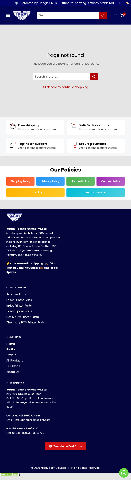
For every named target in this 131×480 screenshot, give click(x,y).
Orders (11, 355)
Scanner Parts (16, 294)
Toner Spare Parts (19, 311)
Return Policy (80, 181)
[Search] (103, 15)
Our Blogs (13, 366)
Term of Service (96, 192)
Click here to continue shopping (65, 87)
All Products (14, 360)
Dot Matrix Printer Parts (22, 317)
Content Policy (110, 181)
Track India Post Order (67, 446)
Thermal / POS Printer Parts (25, 322)
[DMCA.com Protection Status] (10, 475)
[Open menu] (8, 15)
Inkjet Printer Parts (19, 306)
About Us (12, 372)
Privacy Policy (50, 181)
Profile (10, 349)
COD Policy (35, 192)
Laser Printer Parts (19, 300)
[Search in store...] (94, 76)
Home (10, 344)
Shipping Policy (20, 181)
